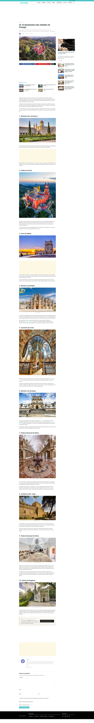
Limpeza (60, 39)
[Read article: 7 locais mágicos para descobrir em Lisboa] (40, 90)
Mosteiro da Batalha (29, 321)
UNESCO (41, 420)
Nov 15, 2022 (27, 33)
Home (20, 22)
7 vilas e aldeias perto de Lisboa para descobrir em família (69, 76)
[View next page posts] (38, 94)
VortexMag (24, 3)
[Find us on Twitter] (70, 0)
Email (20, 693)
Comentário (21, 677)
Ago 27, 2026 (45, 86)
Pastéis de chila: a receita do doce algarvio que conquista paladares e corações (70, 70)
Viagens (53, 2)
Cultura (38, 2)
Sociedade (44, 2)
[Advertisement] (37, 155)
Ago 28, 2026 (26, 86)
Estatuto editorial (51, 716)
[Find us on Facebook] (69, 0)
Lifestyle (65, 2)
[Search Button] (73, 2)
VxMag (23, 33)
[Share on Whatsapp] (52, 64)
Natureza (70, 2)
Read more (61, 60)
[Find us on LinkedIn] (74, 0)
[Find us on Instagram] (73, 0)
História (48, 2)
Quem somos (37, 716)
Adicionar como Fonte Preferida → (47, 621)
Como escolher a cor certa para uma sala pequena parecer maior (69, 82)
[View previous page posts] (36, 94)
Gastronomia (59, 2)
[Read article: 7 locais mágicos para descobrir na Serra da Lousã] (40, 85)
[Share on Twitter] (55, 64)
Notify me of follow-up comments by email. (26, 701)
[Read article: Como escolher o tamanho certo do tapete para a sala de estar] (61, 65)
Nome (20, 689)
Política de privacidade (43, 716)
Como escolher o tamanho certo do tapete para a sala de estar (69, 64)
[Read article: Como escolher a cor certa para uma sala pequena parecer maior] (61, 82)
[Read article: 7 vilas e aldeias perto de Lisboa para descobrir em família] (21, 85)
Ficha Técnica (31, 716)
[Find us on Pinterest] (65, 716)
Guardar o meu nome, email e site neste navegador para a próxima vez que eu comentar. (34, 698)
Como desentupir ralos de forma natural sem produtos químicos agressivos (69, 87)
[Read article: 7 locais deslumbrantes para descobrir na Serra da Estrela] (21, 90)
